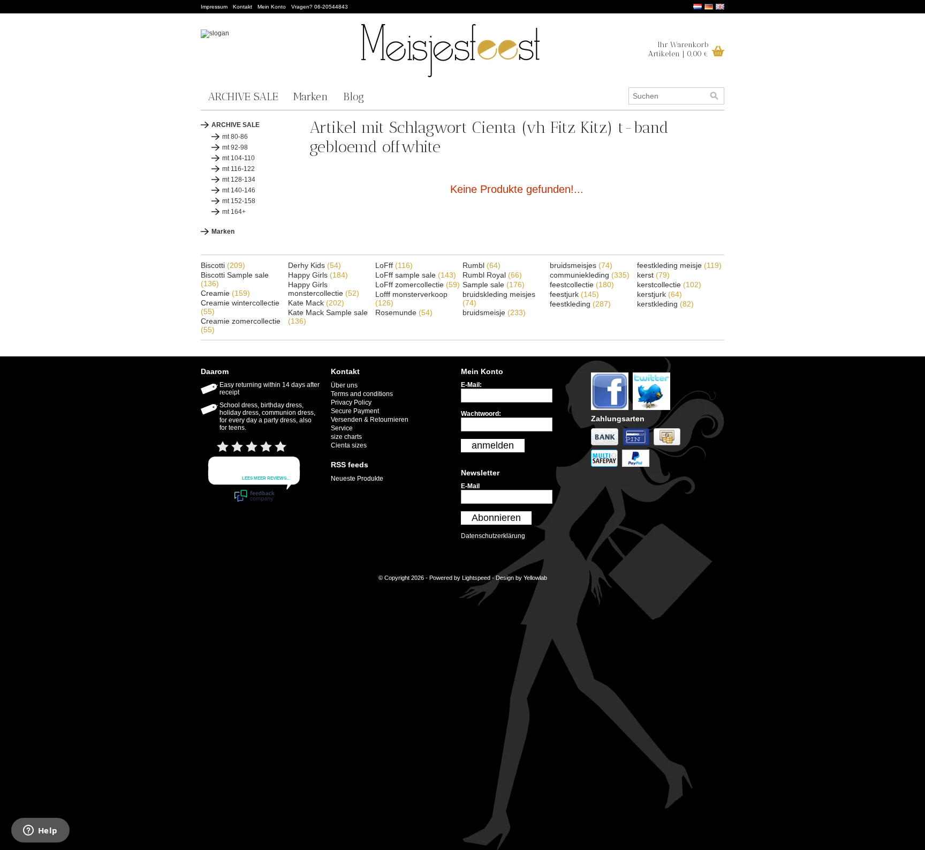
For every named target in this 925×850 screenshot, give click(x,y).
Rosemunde (404, 312)
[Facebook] (612, 410)
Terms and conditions (362, 394)
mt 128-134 (238, 179)
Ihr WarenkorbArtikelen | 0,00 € (678, 49)
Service (342, 428)
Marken (310, 96)
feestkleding (580, 304)
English (720, 7)
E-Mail (470, 486)
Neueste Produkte (357, 478)
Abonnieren (496, 517)
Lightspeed (476, 578)
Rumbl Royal (492, 275)
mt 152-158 (238, 201)
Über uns (344, 385)
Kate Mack (316, 303)
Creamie (225, 293)
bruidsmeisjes (581, 265)
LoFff (394, 265)
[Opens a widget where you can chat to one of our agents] (40, 831)
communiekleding (590, 275)
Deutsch (708, 7)
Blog (353, 96)
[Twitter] (653, 410)
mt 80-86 (235, 136)
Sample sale (493, 284)
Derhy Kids (314, 265)
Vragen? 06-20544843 (319, 7)
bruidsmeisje (494, 312)
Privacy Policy (351, 402)
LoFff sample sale (415, 275)
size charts (346, 437)
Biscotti (223, 265)
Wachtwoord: (481, 413)
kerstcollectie (669, 284)
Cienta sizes (349, 445)
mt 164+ (234, 211)
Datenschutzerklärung (493, 536)
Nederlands (697, 7)
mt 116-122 (238, 169)
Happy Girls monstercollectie (323, 288)
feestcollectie (582, 284)
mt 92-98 (235, 147)
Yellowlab (535, 578)
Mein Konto (271, 7)
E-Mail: (471, 385)
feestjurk (574, 294)
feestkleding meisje (679, 265)
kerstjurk (659, 294)
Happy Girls (318, 275)
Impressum (214, 7)
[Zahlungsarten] (607, 446)
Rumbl (481, 265)
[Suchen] (714, 96)
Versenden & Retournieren (369, 419)
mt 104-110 (238, 158)
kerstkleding (665, 304)
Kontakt (242, 7)
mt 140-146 (238, 190)
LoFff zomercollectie (417, 284)
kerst (653, 275)
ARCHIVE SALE (243, 96)
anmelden (493, 445)
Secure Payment (355, 411)
